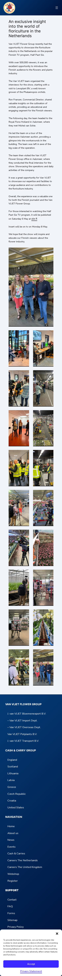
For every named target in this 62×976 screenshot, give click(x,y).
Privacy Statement (31, 971)
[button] (57, 933)
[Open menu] (57, 8)
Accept (31, 964)
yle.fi (34, 219)
